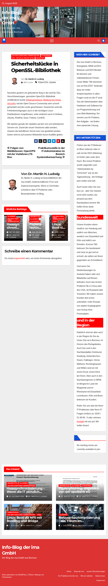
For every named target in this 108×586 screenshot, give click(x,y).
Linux (55, 221)
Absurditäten (35, 216)
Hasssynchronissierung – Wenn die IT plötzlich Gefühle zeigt (26, 492)
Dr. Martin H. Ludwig (34, 79)
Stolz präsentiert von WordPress (14, 575)
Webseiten (40, 58)
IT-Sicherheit (46, 55)
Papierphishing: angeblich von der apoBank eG (79, 490)
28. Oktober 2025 (17, 496)
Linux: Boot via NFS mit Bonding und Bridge (24, 519)
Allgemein (11, 216)
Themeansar (6, 577)
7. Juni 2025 (14, 525)
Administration (13, 512)
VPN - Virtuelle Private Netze (23, 58)
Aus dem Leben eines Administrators (26, 55)
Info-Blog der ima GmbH (10, 17)
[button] (99, 41)
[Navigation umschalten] (51, 40)
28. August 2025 (68, 496)
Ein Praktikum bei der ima (68, 576)
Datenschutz (100, 576)
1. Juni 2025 (66, 525)
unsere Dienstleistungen (96, 571)
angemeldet (19, 258)
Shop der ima (79, 571)
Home (69, 571)
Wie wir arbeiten (87, 576)
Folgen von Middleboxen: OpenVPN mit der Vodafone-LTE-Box (21, 152)
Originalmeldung (34, 100)
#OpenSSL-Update (47, 82)
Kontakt (80, 421)
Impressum (100, 580)
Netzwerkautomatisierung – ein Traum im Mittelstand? (79, 521)
